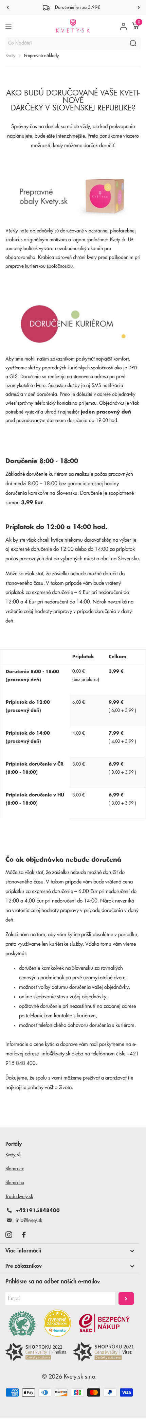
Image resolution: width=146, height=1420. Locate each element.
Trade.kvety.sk (19, 1196)
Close (69, 1251)
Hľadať (133, 43)
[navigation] (7, 7)
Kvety (10, 55)
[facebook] (23, 1235)
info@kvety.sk (55, 1053)
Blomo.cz (14, 1168)
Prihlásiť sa (126, 1298)
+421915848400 (38, 1210)
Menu (9, 26)
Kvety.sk (13, 1154)
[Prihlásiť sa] (123, 26)
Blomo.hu (14, 1182)
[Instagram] (8, 1234)
